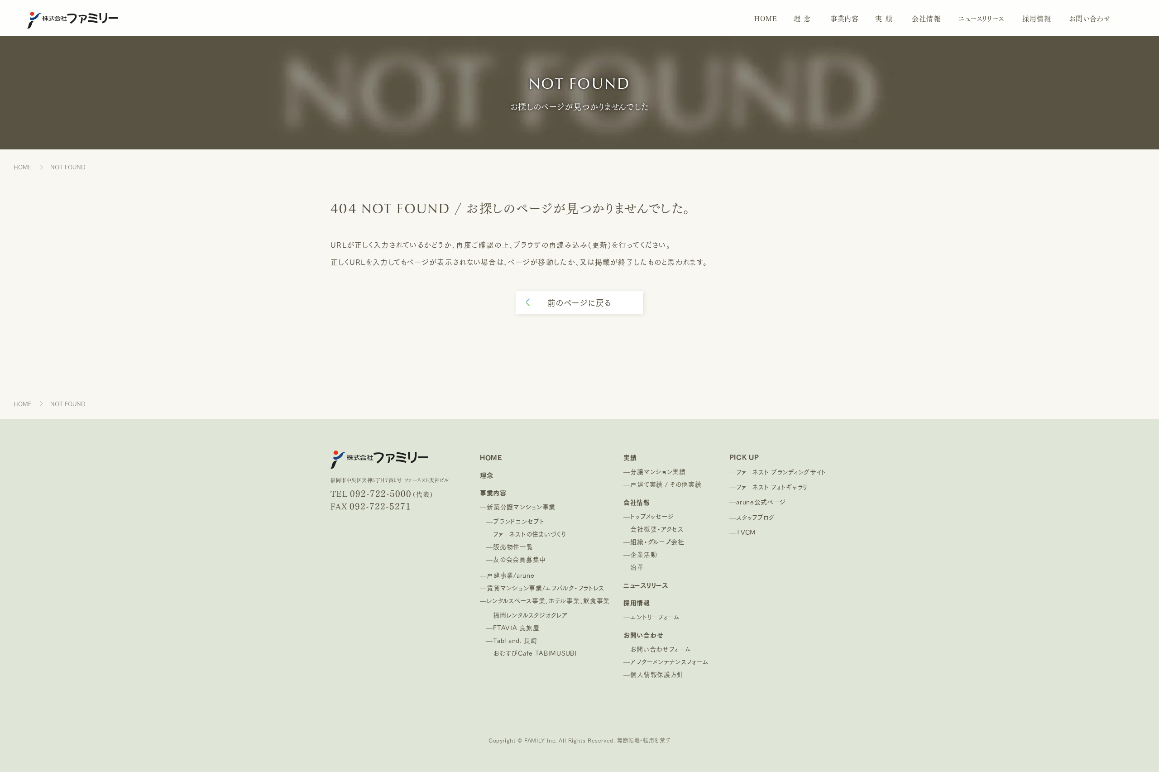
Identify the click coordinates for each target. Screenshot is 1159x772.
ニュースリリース (981, 18)
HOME (765, 18)
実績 (885, 18)
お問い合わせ (1090, 18)
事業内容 (844, 18)
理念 (804, 18)
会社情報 (926, 18)
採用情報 (1036, 18)
